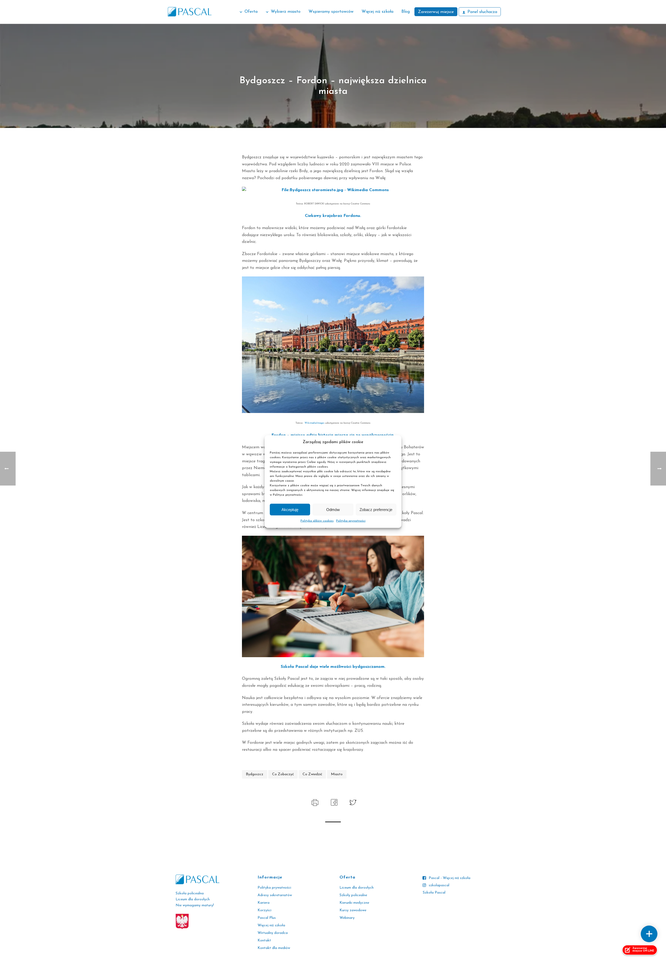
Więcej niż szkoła (377, 12)
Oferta (251, 12)
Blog (405, 12)
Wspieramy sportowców (331, 12)
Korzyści (264, 910)
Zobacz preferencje (376, 509)
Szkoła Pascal (434, 893)
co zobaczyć (283, 774)
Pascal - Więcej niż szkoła (449, 878)
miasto (337, 774)
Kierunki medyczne (354, 903)
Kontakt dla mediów (274, 948)
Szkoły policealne (353, 895)
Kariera (264, 903)
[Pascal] (190, 11)
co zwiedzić (312, 774)
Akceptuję (289, 509)
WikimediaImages (315, 423)
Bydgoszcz (254, 774)
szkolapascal (439, 885)
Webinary (347, 918)
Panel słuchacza (482, 12)
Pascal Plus (267, 918)
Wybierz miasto (285, 12)
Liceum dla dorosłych (357, 888)
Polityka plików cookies (317, 520)
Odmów (333, 509)
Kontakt (264, 940)
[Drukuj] (314, 802)
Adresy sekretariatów (275, 895)
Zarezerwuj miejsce (436, 12)
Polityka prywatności (351, 520)
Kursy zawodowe (353, 910)
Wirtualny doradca (273, 933)
